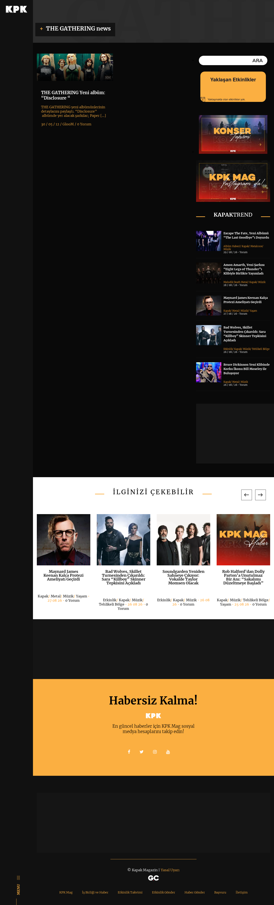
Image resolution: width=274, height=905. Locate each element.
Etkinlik (227, 349)
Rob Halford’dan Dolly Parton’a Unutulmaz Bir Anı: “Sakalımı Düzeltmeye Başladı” (243, 577)
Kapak (245, 246)
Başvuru (220, 892)
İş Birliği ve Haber (95, 892)
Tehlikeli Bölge (261, 349)
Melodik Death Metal (235, 282)
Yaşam (253, 310)
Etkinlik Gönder (163, 892)
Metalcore (256, 246)
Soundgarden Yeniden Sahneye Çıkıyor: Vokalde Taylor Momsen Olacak (183, 577)
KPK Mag (66, 892)
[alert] (233, 99)
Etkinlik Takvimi (130, 892)
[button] (246, 495)
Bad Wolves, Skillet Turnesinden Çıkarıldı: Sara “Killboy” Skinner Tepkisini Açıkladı (123, 577)
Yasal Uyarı (170, 870)
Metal (235, 310)
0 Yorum (72, 600)
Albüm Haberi (231, 246)
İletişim (242, 892)
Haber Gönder (195, 892)
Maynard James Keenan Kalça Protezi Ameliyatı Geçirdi (63, 575)
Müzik (227, 249)
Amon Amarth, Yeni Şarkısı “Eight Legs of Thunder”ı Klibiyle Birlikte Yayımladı (244, 269)
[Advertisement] (235, 434)
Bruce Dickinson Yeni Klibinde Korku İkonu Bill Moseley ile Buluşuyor (246, 369)
